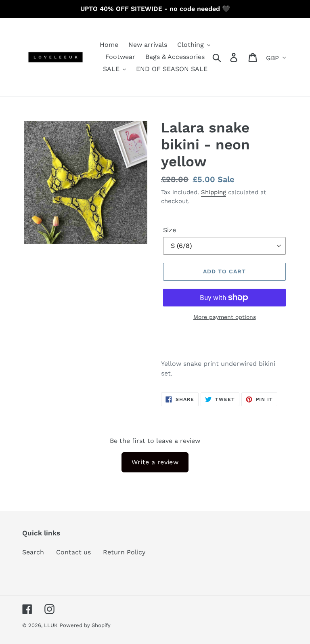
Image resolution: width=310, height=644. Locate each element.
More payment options (224, 317)
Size (169, 230)
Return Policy (124, 552)
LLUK (51, 625)
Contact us (73, 552)
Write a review (155, 462)
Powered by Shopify (85, 625)
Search (33, 552)
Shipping (213, 192)
